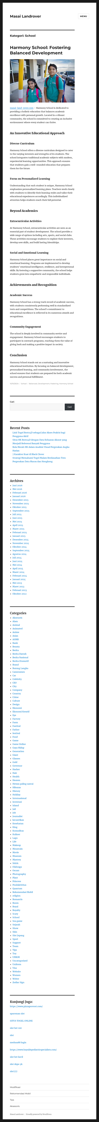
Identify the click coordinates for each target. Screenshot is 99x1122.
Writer (16, 978)
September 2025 (21, 510)
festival (16, 733)
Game (15, 740)
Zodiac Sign (18, 982)
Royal (15, 906)
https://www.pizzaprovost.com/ (26, 1006)
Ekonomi (17, 708)
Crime (16, 697)
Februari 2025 (20, 532)
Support (17, 942)
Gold (15, 762)
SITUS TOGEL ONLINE (21, 1020)
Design (16, 704)
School (24, 384)
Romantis (17, 899)
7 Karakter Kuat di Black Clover (28, 454)
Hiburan (17, 787)
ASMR (16, 639)
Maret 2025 (18, 528)
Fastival (16, 726)
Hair (15, 773)
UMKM (16, 957)
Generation (18, 751)
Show (15, 928)
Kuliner (16, 834)
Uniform (17, 964)
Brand (16, 664)
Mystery (17, 859)
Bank (15, 643)
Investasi (17, 802)
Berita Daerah (20, 654)
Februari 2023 (20, 590)
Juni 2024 (17, 561)
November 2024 (21, 543)
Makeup (17, 845)
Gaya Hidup (18, 747)
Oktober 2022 (20, 593)
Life (14, 841)
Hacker (16, 769)
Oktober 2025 (20, 507)
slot (12, 1035)
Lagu (15, 838)
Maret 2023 (18, 586)
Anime (16, 632)
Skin (15, 932)
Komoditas (18, 830)
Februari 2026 (20, 492)
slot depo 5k (16, 1064)
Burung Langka (20, 668)
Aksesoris (17, 617)
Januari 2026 (19, 496)
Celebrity (17, 679)
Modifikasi (15, 1087)
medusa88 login (18, 1042)
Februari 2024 (20, 575)
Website (17, 971)
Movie (16, 852)
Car (14, 675)
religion (16, 895)
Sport (15, 939)
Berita (16, 650)
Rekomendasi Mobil (23, 892)
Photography (19, 874)
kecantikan (18, 820)
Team (15, 946)
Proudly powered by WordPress (39, 1114)
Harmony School (66, 384)
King (15, 827)
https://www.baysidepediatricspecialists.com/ (33, 1049)
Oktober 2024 (20, 547)
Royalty (16, 910)
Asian (15, 635)
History (16, 791)
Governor (17, 765)
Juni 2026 (17, 485)
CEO (15, 682)
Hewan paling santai (23, 784)
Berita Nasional (20, 657)
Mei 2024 (17, 565)
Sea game (17, 921)
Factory (16, 719)
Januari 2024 (19, 579)
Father (16, 729)
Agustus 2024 (19, 554)
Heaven (16, 780)
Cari (12, 401)
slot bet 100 (16, 1028)
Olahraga (17, 867)
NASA (15, 863)
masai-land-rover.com (21, 108)
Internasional (19, 798)
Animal (16, 625)
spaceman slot (17, 1013)
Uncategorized (20, 960)
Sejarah (16, 924)
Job (14, 812)
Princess (17, 881)
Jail (14, 809)
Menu (83, 16)
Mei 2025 (17, 521)
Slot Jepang (18, 935)
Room (16, 903)
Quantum (17, 888)
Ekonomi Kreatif (21, 711)
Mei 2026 (17, 489)
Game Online (19, 744)
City (14, 686)
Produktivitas (19, 885)
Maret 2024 (18, 572)
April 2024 (18, 568)
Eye (14, 715)
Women (16, 975)
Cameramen (19, 672)
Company (17, 690)
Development (44, 384)
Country (17, 693)
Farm (15, 722)
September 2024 (21, 550)
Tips (15, 950)
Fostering (54, 384)
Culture (16, 700)
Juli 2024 (17, 557)
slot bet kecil (16, 1057)
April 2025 (18, 525)
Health (16, 776)
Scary (15, 913)
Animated (18, 628)
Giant (15, 755)
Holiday (16, 794)
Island (16, 805)
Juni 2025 (17, 518)
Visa (15, 968)
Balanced (33, 384)
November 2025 (21, 503)
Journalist (18, 816)
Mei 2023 (17, 583)
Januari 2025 (19, 536)
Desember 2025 (20, 500)
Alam (15, 621)
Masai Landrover (25, 16)
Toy (14, 953)
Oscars (16, 870)
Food (15, 737)
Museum (17, 856)
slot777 (13, 1071)
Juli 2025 (17, 514)
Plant (15, 877)
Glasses (16, 758)
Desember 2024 (20, 539)
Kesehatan (18, 823)
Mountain (18, 848)
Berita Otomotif (21, 661)
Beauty (16, 646)
